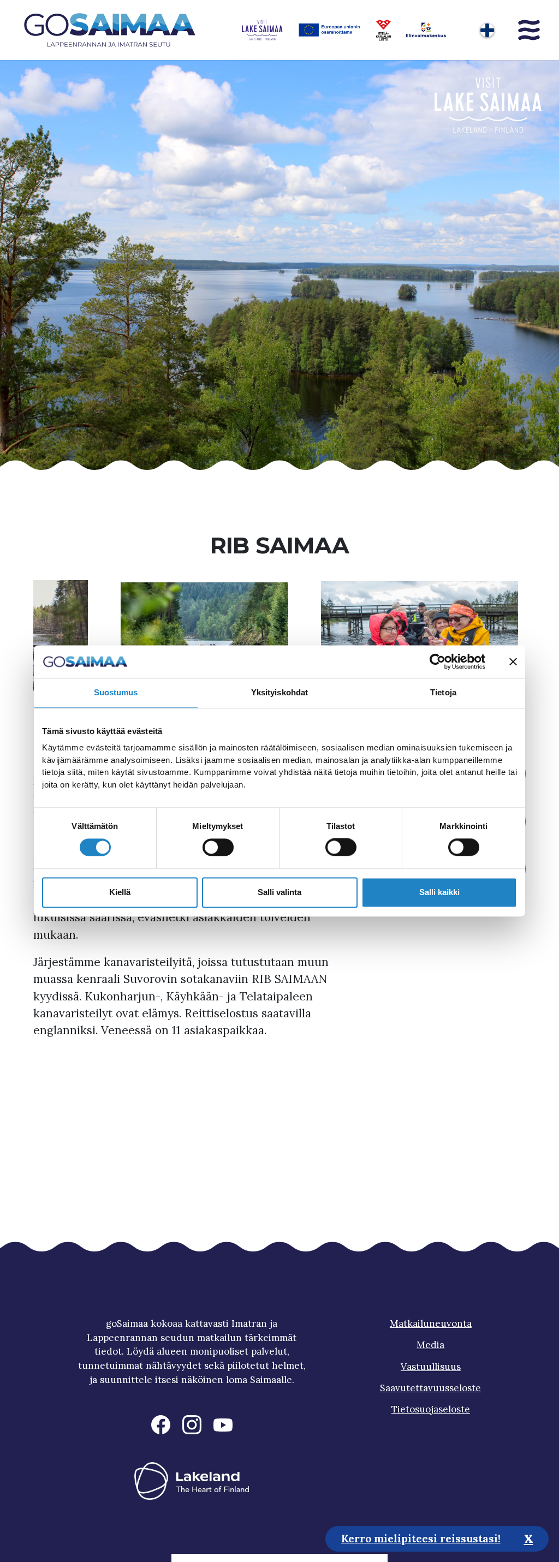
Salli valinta (279, 892)
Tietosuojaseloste (430, 1409)
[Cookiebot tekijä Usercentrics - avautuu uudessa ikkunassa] (437, 661)
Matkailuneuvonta (431, 1323)
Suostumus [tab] (116, 692)
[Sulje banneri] (513, 661)
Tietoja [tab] (443, 692)
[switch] (218, 847)
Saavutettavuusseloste (430, 1388)
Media (430, 1345)
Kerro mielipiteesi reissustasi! (421, 1538)
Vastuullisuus (431, 1367)
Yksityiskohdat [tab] (279, 692)
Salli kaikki (439, 892)
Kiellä (119, 892)
